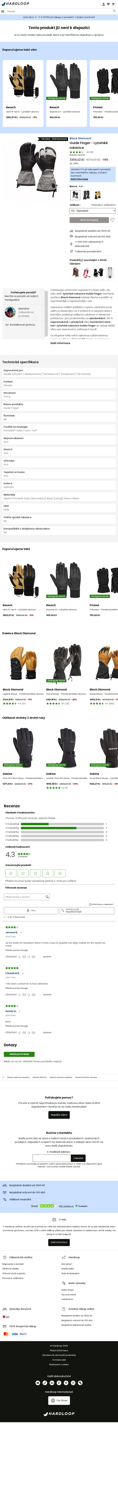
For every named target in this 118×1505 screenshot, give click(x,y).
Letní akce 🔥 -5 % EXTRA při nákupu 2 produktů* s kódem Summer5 (59, 17)
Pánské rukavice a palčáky (61, 1077)
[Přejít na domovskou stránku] (4, 1077)
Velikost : (75, 205)
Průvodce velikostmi (104, 205)
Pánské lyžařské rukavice (86, 1077)
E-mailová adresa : (59, 1152)
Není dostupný (89, 220)
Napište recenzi (77, 155)
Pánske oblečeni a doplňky (18, 1077)
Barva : (76, 186)
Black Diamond (80, 138)
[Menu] (3, 11)
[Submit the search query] (114, 11)
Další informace (79, 179)
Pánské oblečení (40, 1077)
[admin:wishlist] (112, 220)
